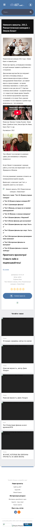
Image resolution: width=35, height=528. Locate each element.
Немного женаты (13, 282)
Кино (20, 279)
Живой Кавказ (17, 492)
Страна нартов (17, 505)
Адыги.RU (17, 490)
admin (19, 277)
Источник (6, 269)
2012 (19, 282)
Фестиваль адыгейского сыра (17, 499)
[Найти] (30, 12)
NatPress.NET (17, 487)
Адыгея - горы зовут (17, 502)
